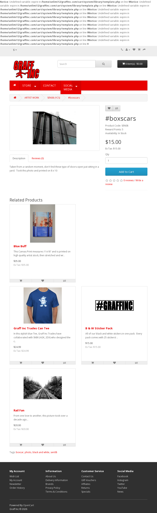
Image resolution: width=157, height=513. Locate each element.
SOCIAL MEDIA (68, 87)
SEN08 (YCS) (53, 97)
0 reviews (128, 180)
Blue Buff (20, 246)
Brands (49, 484)
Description (19, 158)
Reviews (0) (38, 158)
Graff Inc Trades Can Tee (31, 328)
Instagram (122, 480)
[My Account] (128, 49)
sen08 (54, 452)
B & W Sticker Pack (99, 328)
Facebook (122, 476)
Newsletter (15, 484)
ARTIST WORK (32, 97)
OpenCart (28, 505)
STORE (26, 85)
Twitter (121, 484)
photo (28, 452)
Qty (107, 154)
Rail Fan (19, 410)
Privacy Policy (53, 487)
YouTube (122, 487)
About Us (51, 476)
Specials (85, 491)
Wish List (14, 476)
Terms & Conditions (56, 491)
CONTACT (49, 85)
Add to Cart (126, 172)
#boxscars (74, 97)
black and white (41, 452)
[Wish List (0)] (134, 49)
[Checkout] (144, 49)
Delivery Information (57, 480)
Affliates (85, 484)
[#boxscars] (55, 128)
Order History (17, 487)
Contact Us (87, 476)
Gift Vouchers (88, 480)
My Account (16, 480)
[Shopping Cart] (139, 49)
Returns (85, 487)
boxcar (20, 452)
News (120, 491)
